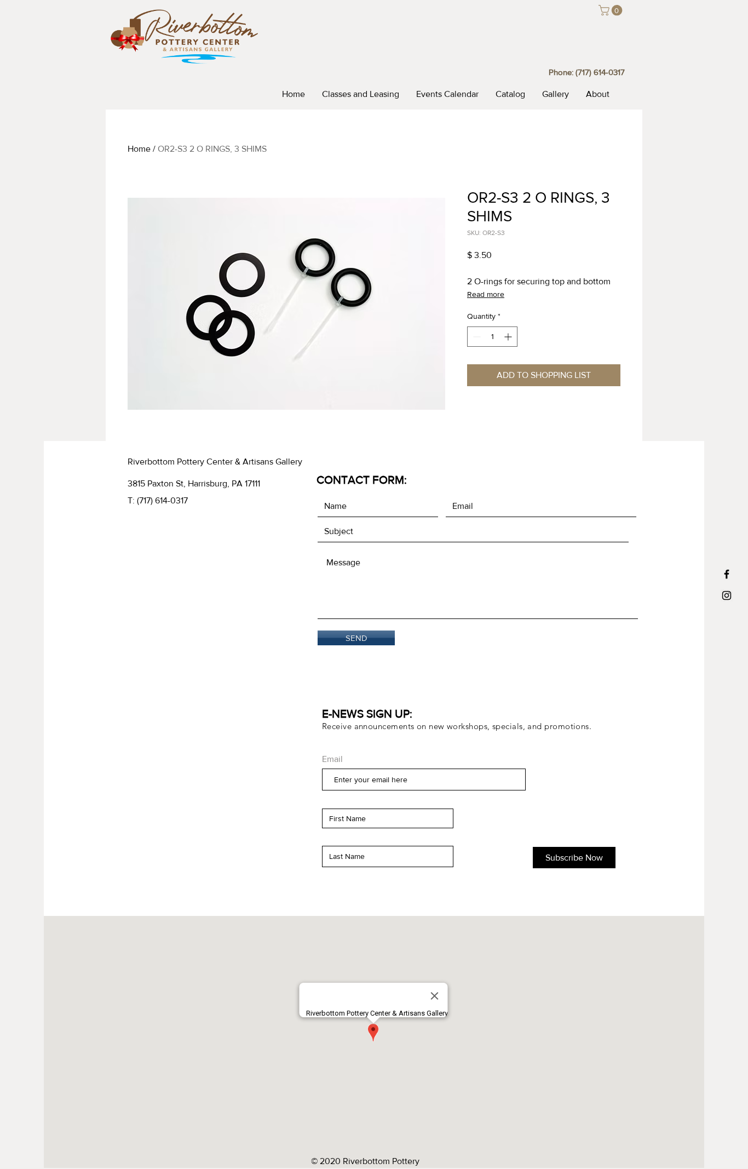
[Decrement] (475, 336)
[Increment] (509, 336)
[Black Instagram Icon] (727, 595)
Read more (485, 294)
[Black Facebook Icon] (727, 574)
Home (139, 148)
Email (332, 759)
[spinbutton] (492, 336)
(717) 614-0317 (600, 72)
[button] (612, 10)
